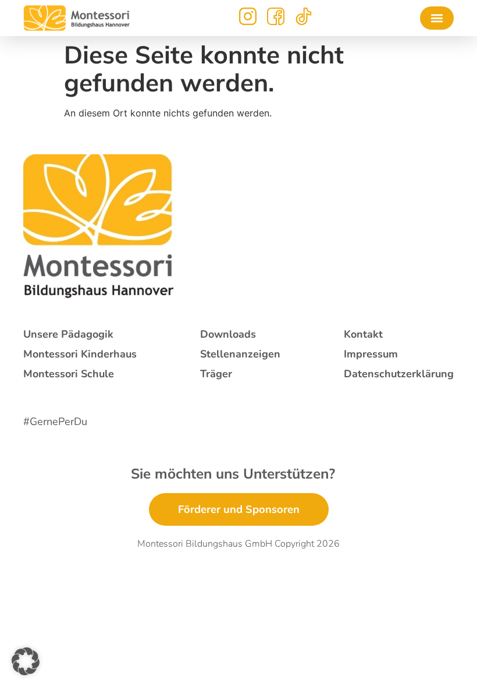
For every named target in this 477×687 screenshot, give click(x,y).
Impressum (371, 354)
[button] (437, 18)
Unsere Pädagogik (68, 334)
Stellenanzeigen (240, 354)
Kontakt (363, 334)
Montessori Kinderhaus (80, 354)
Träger (216, 373)
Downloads (228, 334)
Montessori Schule (68, 373)
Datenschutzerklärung (399, 373)
